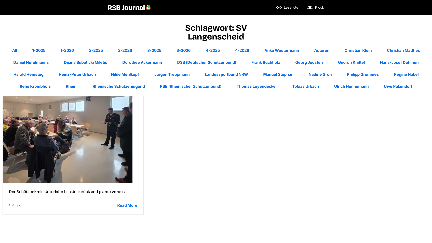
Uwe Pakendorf (398, 86)
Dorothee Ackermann (142, 62)
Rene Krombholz (35, 86)
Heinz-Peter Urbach (77, 74)
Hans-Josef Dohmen (399, 62)
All (18, 50)
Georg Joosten (309, 62)
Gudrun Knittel (351, 62)
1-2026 (67, 50)
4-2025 (213, 50)
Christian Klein (358, 50)
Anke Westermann (281, 50)
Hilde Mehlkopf (125, 74)
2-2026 (125, 50)
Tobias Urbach (305, 86)
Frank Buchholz (265, 62)
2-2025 (96, 50)
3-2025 (154, 50)
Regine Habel (406, 74)
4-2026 (242, 50)
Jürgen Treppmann (172, 74)
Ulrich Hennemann (351, 86)
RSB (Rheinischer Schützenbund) (190, 86)
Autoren (321, 50)
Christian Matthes (403, 50)
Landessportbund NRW (226, 74)
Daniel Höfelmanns (31, 62)
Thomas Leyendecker (256, 86)
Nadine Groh (320, 74)
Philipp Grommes (363, 74)
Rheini (73, 86)
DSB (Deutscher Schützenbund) (206, 62)
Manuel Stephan (278, 74)
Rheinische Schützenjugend (118, 86)
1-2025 (39, 50)
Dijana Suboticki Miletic (85, 62)
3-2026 (183, 50)
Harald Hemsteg (28, 74)
